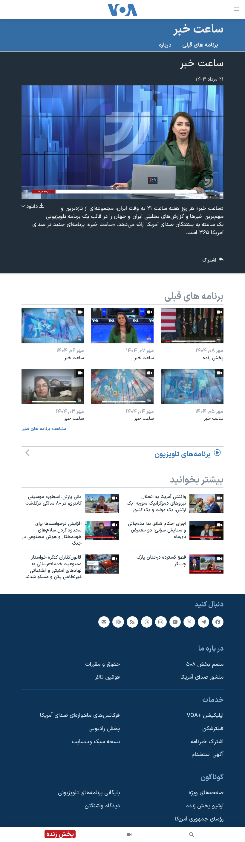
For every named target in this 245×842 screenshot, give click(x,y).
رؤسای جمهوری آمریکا (199, 819)
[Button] (213, 262)
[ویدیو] (129, 834)
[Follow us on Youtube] (175, 622)
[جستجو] (191, 834)
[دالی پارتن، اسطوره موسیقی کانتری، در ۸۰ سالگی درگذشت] (102, 503)
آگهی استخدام (207, 755)
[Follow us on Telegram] (203, 622)
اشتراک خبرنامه (206, 742)
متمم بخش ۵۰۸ (204, 664)
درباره (165, 45)
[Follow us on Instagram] (160, 622)
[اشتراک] (104, 622)
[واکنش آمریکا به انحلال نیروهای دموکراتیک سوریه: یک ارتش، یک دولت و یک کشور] (206, 503)
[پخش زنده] (192, 325)
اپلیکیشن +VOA (205, 716)
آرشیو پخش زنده (204, 806)
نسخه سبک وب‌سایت (96, 742)
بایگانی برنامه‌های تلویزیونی (89, 793)
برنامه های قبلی (200, 45)
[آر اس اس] (132, 622)
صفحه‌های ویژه (206, 793)
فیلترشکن (212, 729)
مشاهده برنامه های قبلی (44, 429)
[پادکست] (118, 622)
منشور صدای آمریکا (201, 678)
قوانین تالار (107, 678)
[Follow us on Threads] (146, 622)
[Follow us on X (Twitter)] (189, 622)
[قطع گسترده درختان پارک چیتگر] (206, 564)
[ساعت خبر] (122, 325)
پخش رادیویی (104, 729)
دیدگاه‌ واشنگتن (102, 806)
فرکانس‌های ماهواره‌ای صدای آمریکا (80, 716)
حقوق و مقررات (102, 664)
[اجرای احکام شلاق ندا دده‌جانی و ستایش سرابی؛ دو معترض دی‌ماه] (206, 530)
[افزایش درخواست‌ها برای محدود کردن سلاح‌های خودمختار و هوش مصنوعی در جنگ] (102, 530)
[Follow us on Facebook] (217, 622)
